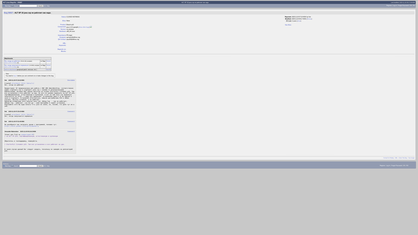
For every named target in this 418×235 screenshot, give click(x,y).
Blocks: (63, 51)
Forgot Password (403, 5)
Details (48, 61)
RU (414, 5)
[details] (30, 83)
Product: (63, 24)
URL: (64, 43)
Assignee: (62, 37)
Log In (395, 5)
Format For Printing (388, 158)
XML (396, 158)
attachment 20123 (18, 114)
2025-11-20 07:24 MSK (10, 62)
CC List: (288, 21)
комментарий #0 (27, 134)
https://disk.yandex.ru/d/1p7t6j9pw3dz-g (22, 126)
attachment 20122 (18, 83)
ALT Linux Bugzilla (9, 2)
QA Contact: (62, 39)
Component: (62, 27)
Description (71, 80)
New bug (7, 6)
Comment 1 (71, 111)
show (299, 21)
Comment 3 (71, 131)
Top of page (411, 158)
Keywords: (62, 45)
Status (63, 17)
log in (15, 76)
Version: (63, 29)
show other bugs (84, 27)
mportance (62, 35)
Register (389, 5)
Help (48, 6)
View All (48, 69)
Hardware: (62, 31)
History (309, 19)
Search (16, 6)
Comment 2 (71, 121)
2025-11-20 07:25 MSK (10, 67)
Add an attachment (10, 69)
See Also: (288, 25)
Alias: (64, 21)
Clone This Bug (403, 158)
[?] (45, 6)
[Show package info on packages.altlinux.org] (91, 27)
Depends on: (62, 49)
